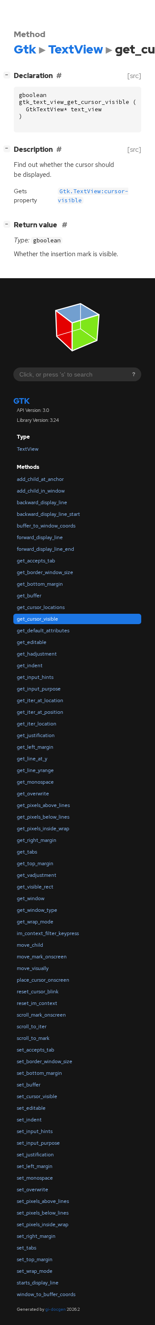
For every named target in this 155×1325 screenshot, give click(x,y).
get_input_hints (35, 677)
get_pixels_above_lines (43, 805)
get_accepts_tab (36, 560)
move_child (30, 945)
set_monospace (35, 1177)
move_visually (33, 968)
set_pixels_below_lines (42, 1212)
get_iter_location (36, 723)
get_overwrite (33, 793)
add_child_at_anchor (40, 479)
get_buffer (29, 595)
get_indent (30, 665)
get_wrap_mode (35, 921)
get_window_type (37, 910)
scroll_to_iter (31, 1026)
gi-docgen (55, 1309)
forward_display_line (40, 537)
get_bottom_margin (40, 584)
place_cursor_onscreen (43, 979)
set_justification (35, 1154)
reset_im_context (37, 1003)
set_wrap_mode (35, 1271)
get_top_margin (35, 863)
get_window (30, 898)
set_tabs (26, 1247)
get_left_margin (35, 747)
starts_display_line (38, 1282)
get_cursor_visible (37, 618)
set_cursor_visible (37, 1096)
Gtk (21, 401)
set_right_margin (36, 1236)
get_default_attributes (43, 630)
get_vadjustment (36, 875)
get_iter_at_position (40, 712)
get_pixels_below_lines (43, 816)
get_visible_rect (35, 886)
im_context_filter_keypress (48, 933)
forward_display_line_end (45, 549)
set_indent (29, 1119)
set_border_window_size (44, 1061)
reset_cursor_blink (38, 991)
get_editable (31, 642)
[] (8, 74)
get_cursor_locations (41, 607)
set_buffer (28, 1084)
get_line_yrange (35, 770)
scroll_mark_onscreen (41, 1014)
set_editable (31, 1108)
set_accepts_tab (35, 1049)
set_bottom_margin (39, 1073)
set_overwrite (32, 1189)
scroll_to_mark (33, 1038)
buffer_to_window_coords (46, 525)
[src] (134, 75)
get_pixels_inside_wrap (43, 828)
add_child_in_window (41, 490)
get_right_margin (36, 840)
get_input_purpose (39, 688)
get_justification (36, 735)
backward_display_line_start (48, 514)
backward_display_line (42, 502)
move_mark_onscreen (42, 956)
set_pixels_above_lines (43, 1201)
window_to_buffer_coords (46, 1294)
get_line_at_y (32, 758)
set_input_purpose (38, 1143)
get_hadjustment (37, 653)
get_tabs (27, 851)
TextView (27, 449)
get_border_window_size (45, 572)
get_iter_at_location (40, 700)
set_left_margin (35, 1166)
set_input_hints (35, 1131)
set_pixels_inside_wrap (42, 1224)
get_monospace (35, 782)
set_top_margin (35, 1259)
